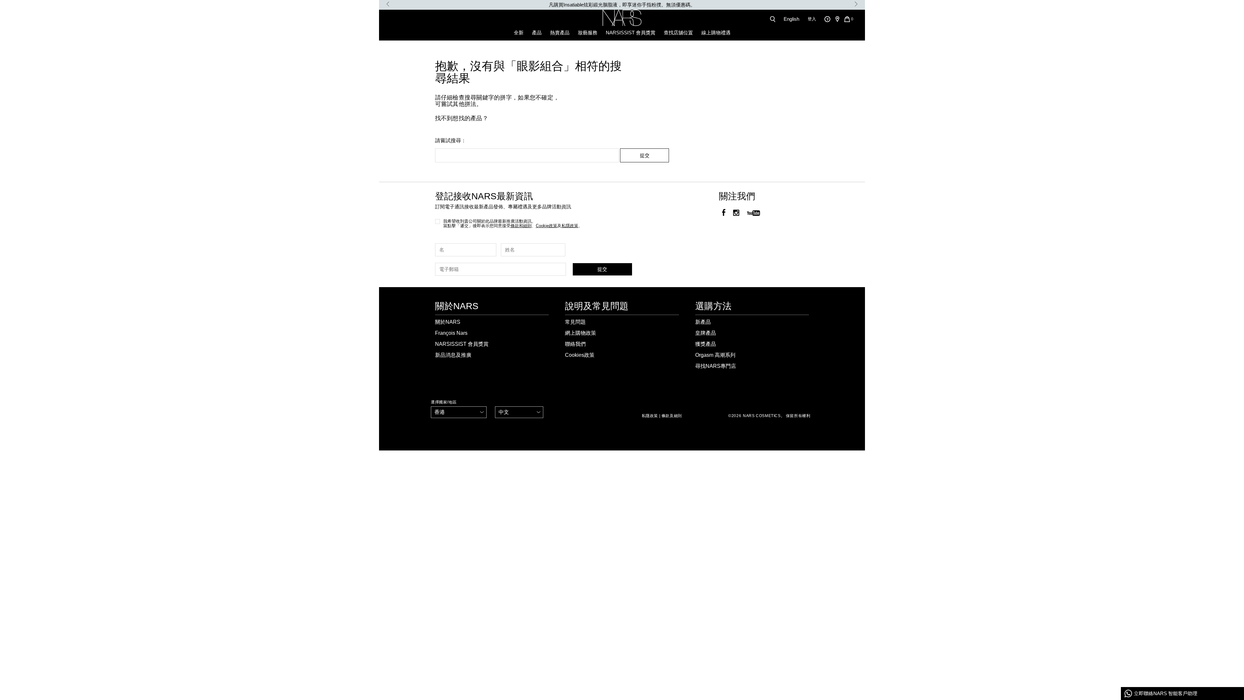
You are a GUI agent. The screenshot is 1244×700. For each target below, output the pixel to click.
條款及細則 (672, 416)
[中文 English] (519, 412)
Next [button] (856, 4)
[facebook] (723, 213)
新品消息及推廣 (453, 355)
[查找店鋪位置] (837, 19)
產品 (537, 32)
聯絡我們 (575, 344)
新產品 (703, 322)
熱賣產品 (560, 32)
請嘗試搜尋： (450, 140)
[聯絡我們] (827, 19)
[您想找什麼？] (773, 19)
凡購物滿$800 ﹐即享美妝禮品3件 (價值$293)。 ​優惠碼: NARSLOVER (622, 4)
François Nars (451, 333)
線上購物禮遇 (716, 32)
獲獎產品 (705, 344)
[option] (622, 4)
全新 (519, 32)
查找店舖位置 (678, 32)
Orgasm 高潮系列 (715, 355)
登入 (812, 19)
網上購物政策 (580, 333)
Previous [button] (388, 4)
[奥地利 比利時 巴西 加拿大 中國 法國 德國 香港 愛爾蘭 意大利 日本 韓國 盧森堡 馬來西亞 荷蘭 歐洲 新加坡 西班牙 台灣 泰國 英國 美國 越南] (459, 412)
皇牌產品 (705, 333)
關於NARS (447, 322)
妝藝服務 (587, 32)
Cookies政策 (579, 355)
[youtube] (753, 213)
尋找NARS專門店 (715, 366)
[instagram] (736, 213)
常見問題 (575, 322)
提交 (645, 155)
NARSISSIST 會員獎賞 (630, 32)
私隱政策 (650, 416)
